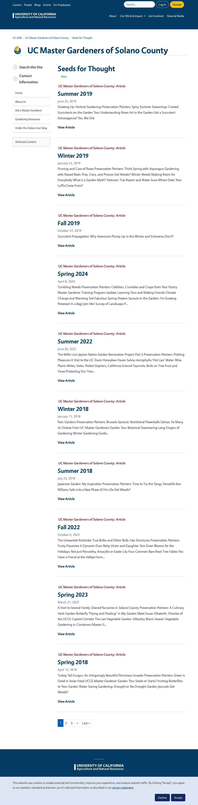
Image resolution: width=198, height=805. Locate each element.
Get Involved (155, 16)
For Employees (62, 5)
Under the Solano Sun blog (31, 128)
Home (18, 93)
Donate (177, 4)
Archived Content (25, 142)
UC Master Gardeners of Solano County (47, 37)
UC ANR (17, 37)
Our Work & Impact (131, 16)
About (112, 16)
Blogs (37, 5)
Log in (162, 4)
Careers (17, 5)
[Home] (34, 16)
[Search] (153, 4)
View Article (66, 127)
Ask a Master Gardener (28, 110)
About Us (20, 101)
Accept (178, 797)
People (28, 5)
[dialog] (99, 790)
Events (47, 5)
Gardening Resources (27, 119)
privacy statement (122, 787)
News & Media (175, 16)
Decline (162, 797)
